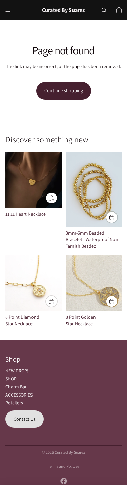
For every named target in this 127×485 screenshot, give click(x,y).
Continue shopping (63, 90)
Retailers (14, 403)
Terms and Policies (63, 466)
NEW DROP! (16, 371)
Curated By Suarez (70, 452)
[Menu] (8, 10)
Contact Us (25, 419)
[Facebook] (64, 481)
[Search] (104, 10)
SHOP (11, 379)
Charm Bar (16, 387)
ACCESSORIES (19, 395)
